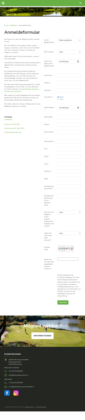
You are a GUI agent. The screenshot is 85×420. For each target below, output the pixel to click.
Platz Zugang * (48, 53)
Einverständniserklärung (12, 132)
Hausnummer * (49, 133)
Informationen (42, 336)
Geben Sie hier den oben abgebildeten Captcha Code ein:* (49, 264)
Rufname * (48, 90)
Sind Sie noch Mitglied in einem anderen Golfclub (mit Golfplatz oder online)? (49, 219)
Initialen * (47, 83)
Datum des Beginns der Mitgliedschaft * (49, 64)
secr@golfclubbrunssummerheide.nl (21, 387)
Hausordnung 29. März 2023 (14, 128)
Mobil (46, 179)
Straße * (47, 124)
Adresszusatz (49, 141)
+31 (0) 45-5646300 (16, 371)
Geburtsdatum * (49, 109)
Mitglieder (13, 25)
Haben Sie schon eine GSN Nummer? (48, 236)
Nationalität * (48, 117)
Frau (61, 99)
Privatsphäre (41, 407)
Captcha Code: (47, 248)
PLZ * (46, 149)
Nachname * (48, 75)
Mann (62, 97)
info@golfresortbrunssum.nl (18, 375)
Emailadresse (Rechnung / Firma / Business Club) (49, 200)
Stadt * (46, 156)
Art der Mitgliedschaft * (49, 42)
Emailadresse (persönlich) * (49, 187)
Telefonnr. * (48, 171)
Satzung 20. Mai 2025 (12, 124)
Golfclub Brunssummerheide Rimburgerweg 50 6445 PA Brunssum (19, 362)
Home (6, 25)
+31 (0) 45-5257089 (16, 382)
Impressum (29, 407)
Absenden (63, 302)
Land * (46, 164)
